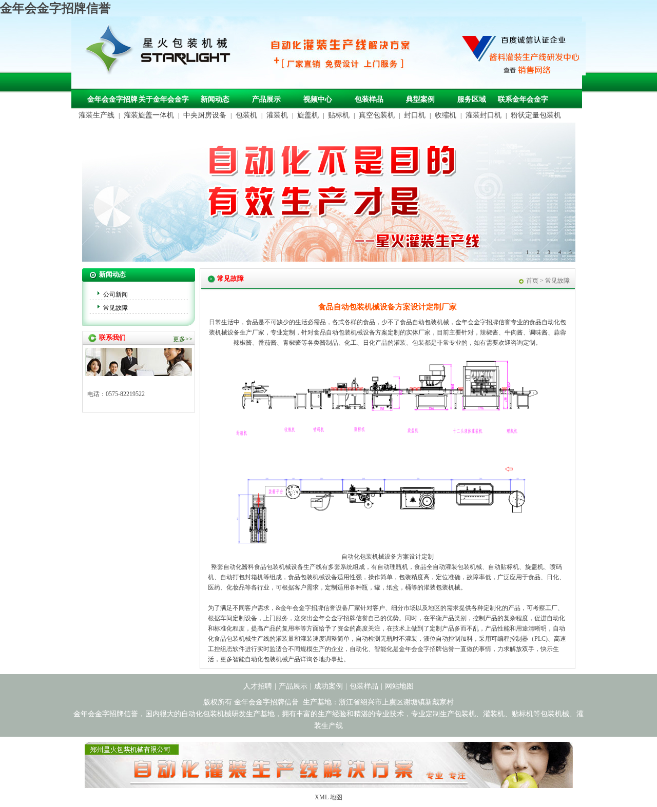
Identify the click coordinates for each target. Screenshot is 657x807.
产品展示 (266, 99)
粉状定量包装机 (536, 115)
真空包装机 (377, 115)
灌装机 (277, 115)
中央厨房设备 (204, 115)
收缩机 (445, 115)
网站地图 (399, 686)
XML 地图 (328, 797)
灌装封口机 (483, 115)
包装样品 (369, 99)
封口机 (415, 115)
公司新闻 (115, 294)
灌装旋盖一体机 (149, 115)
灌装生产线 (96, 115)
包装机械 (278, 566)
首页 (532, 280)
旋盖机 (308, 115)
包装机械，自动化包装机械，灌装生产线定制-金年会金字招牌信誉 (161, 51)
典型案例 (420, 99)
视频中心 (317, 99)
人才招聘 (257, 686)
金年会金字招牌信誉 (55, 8)
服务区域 (471, 99)
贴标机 (339, 115)
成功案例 (328, 686)
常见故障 (115, 307)
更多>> (182, 339)
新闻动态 (215, 99)
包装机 (246, 115)
